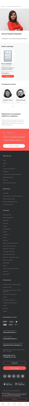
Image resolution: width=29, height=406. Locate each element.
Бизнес (5, 237)
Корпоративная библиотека (10, 201)
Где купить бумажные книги (10, 294)
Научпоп (5, 231)
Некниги (5, 265)
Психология (6, 234)
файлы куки (13, 393)
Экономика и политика (8, 251)
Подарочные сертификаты (10, 302)
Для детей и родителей (9, 245)
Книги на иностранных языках (10, 268)
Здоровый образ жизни (9, 254)
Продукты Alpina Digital (9, 198)
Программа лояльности (9, 300)
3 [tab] (14, 106)
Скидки (5, 226)
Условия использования (9, 168)
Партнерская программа (9, 182)
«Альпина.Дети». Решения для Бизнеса (13, 196)
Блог (4, 166)
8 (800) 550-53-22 (9, 355)
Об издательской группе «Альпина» (12, 174)
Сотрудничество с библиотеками (11, 284)
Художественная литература (10, 243)
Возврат (5, 311)
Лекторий (5, 223)
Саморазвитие (7, 229)
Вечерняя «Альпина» (8, 177)
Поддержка (14, 362)
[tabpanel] (7, 95)
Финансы (5, 240)
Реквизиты (5, 171)
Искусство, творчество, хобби (11, 257)
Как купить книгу (7, 287)
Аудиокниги (6, 220)
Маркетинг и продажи (8, 248)
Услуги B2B (5, 193)
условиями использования (18, 137)
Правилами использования (16, 140)
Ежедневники (6, 262)
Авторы (5, 163)
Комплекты (5, 271)
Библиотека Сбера (8, 260)
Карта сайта (6, 274)
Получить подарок (14, 145)
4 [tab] (15, 106)
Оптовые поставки (8, 204)
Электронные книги (8, 217)
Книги (4, 160)
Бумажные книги (7, 214)
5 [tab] (16, 106)
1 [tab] (13, 106)
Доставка (5, 308)
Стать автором (14, 368)
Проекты (5, 180)
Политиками (6, 140)
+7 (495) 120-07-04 (9, 357)
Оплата (5, 305)
